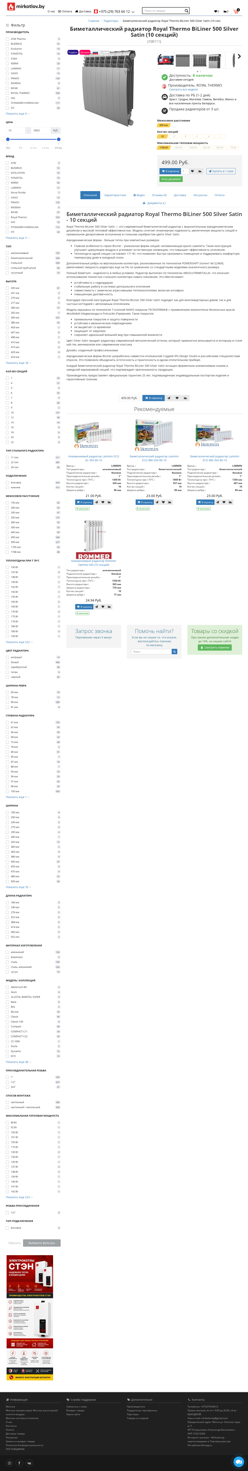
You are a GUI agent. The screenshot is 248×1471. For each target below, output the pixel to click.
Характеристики (115, 195)
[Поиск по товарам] (187, 11)
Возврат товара (75, 1410)
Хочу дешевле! (171, 179)
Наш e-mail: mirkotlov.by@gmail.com (208, 1418)
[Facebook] (20, 1463)
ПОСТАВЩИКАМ (15, 1449)
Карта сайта (73, 1414)
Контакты (11, 1426)
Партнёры (133, 1414)
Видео (140, 195)
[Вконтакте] (30, 1463)
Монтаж (10, 1406)
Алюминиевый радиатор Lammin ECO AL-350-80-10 (93, 458)
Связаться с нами (76, 1406)
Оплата (66, 11)
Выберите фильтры (42, 1243)
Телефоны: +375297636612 (203, 1406)
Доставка (84, 11)
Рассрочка (200, 195)
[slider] (8, 139)
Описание (90, 195)
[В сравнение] (200, 171)
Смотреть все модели (183, 89)
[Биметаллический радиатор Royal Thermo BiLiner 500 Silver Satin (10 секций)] (165, 60)
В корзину (172, 171)
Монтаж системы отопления (22, 1418)
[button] (236, 11)
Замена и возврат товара (20, 1441)
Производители (136, 1406)
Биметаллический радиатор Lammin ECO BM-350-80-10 (214, 458)
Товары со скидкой (137, 1418)
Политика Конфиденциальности (24, 1445)
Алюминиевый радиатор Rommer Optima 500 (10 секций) (93, 563)
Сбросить (14, 1243)
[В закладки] (192, 171)
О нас (51, 11)
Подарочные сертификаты (142, 1410)
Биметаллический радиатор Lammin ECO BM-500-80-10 (154, 458)
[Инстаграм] (10, 1463)
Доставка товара (15, 1433)
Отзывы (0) (159, 195)
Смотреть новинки (216, 647)
